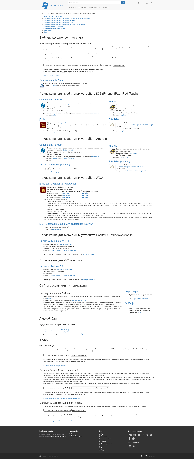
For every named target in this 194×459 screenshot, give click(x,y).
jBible (42, 119)
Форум (103, 450)
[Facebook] (134, 435)
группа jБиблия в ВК (66, 123)
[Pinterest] (133, 438)
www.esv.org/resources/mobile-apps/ (141, 125)
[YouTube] (139, 435)
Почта (102, 448)
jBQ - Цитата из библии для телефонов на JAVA (66, 223)
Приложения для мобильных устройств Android (59, 20)
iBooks (55, 85)
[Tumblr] (130, 438)
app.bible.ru (95, 113)
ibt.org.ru (50, 298)
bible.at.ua (141, 313)
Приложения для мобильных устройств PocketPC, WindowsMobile (65, 24)
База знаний (104, 446)
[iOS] (130, 446)
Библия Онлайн (56, 5)
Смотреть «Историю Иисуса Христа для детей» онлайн (61, 398)
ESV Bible (114, 119)
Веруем (103, 434)
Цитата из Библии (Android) (54, 164)
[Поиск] (123, 2)
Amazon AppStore (68, 158)
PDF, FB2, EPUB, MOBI (78, 300)
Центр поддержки (106, 444)
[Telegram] (147, 435)
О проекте (104, 436)
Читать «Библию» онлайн (51, 76)
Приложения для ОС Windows (53, 27)
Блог (72, 434)
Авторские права (106, 438)
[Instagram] (143, 435)
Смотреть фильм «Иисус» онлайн (54, 366)
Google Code (56, 229)
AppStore (54, 115)
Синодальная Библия (51, 80)
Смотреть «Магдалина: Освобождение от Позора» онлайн (62, 421)
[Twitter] (151, 435)
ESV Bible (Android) (119, 161)
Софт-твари (131, 291)
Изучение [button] (82, 7)
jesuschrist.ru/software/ (64, 244)
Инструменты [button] (94, 7)
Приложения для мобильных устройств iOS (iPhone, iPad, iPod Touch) (66, 18)
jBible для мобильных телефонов (57, 183)
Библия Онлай (68, 105)
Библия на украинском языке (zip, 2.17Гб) (57, 332)
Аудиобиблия (47, 31)
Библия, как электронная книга (53, 16)
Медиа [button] (105, 7)
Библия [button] (71, 7)
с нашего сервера (55, 250)
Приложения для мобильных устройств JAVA (58, 22)
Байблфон (130, 303)
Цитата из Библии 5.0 (51, 266)
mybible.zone (134, 109)
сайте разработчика (88, 254)
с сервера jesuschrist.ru (70, 250)
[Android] (134, 446)
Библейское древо (76, 436)
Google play (55, 158)
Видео (45, 33)
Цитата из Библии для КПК (54, 241)
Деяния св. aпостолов (58, 436)
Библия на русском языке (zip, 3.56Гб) (56, 330)
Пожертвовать (150, 456)
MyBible (113, 101)
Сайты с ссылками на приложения (54, 29)
